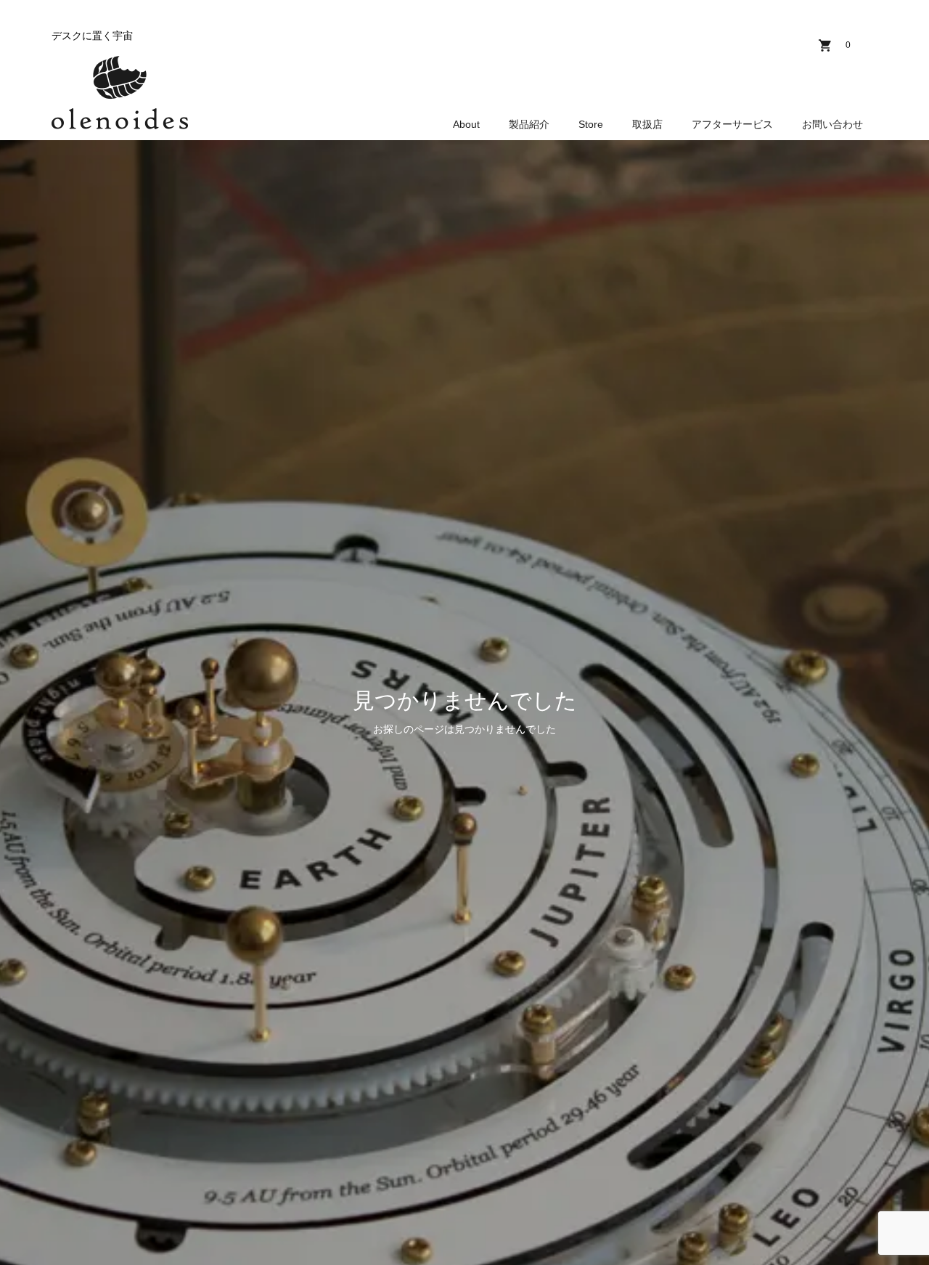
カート (848, 45)
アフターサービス (732, 124)
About (466, 124)
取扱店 (647, 124)
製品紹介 (529, 124)
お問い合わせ (832, 124)
